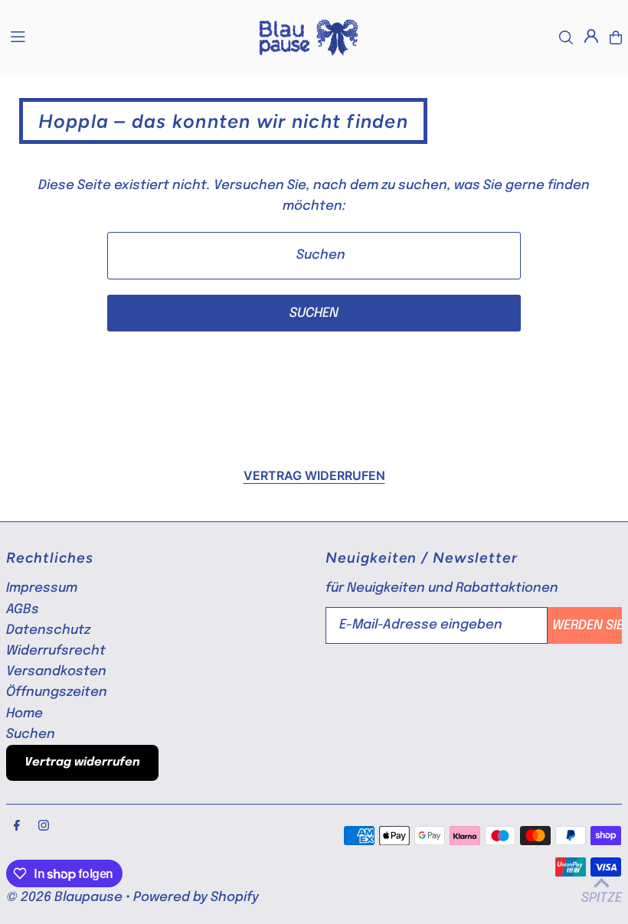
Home (24, 713)
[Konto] (591, 36)
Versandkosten (56, 671)
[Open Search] (566, 37)
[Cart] (616, 37)
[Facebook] (17, 827)
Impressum (41, 588)
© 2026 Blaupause (64, 897)
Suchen (30, 734)
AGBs (22, 609)
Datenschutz (48, 630)
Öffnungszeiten (56, 692)
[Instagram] (43, 827)
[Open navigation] (125, 36)
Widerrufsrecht (56, 651)
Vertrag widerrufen (314, 475)
